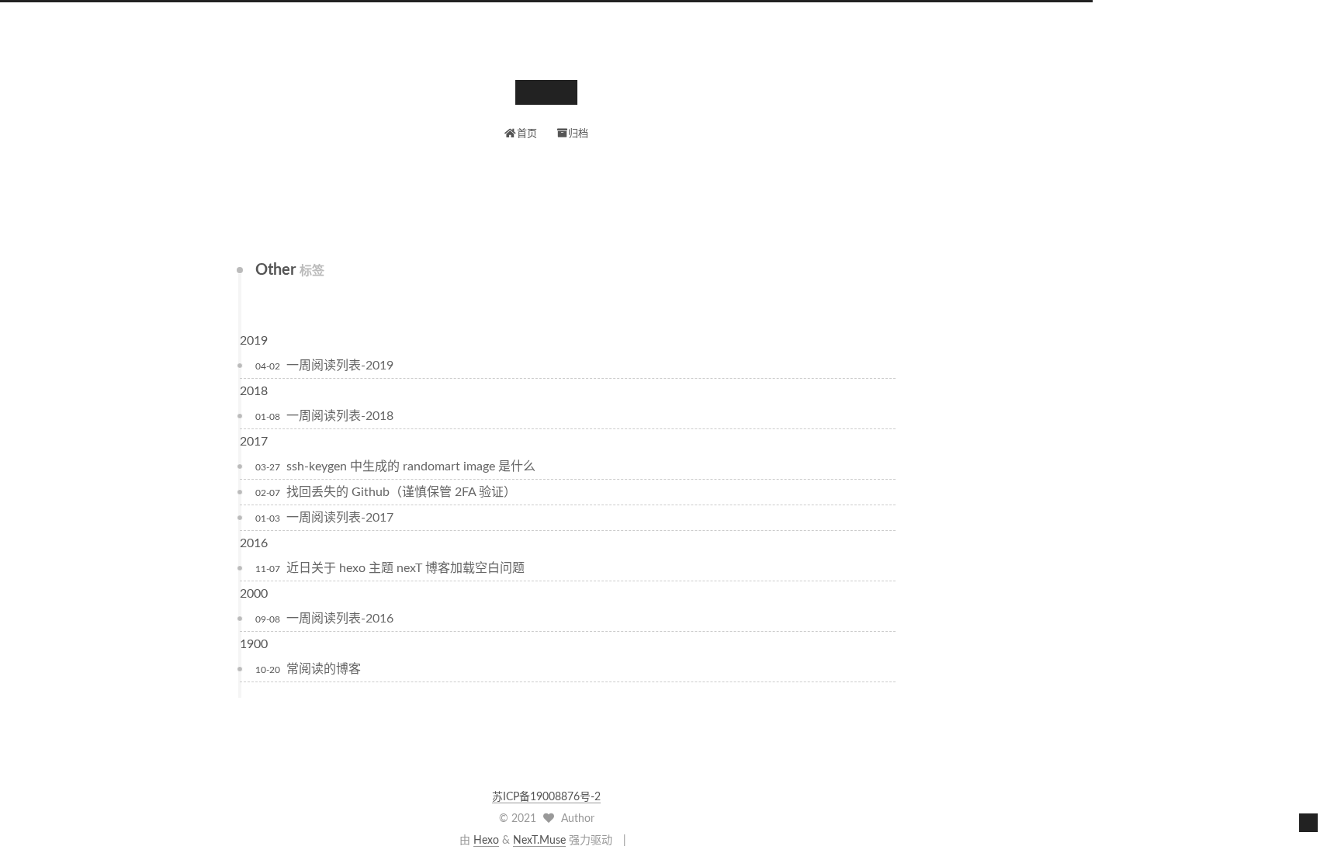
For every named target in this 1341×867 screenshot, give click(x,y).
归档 (578, 134)
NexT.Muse (539, 840)
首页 (527, 134)
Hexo (486, 840)
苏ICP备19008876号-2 (546, 797)
